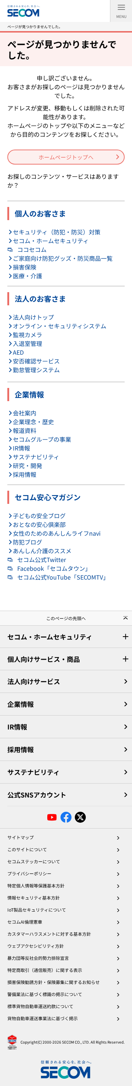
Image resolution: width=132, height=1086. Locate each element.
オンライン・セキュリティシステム (59, 325)
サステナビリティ (36, 456)
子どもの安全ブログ (39, 515)
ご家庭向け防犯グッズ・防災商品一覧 (63, 258)
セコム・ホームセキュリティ (51, 240)
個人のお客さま (40, 213)
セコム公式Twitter (41, 559)
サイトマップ (20, 837)
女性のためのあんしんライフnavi (56, 533)
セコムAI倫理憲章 (24, 922)
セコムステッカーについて (33, 861)
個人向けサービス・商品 (43, 659)
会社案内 (24, 412)
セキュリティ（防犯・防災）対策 (56, 231)
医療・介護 (27, 275)
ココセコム (32, 249)
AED (18, 352)
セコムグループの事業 (42, 439)
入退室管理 (27, 343)
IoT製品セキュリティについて (36, 909)
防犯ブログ (27, 542)
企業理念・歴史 (33, 421)
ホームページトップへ (66, 157)
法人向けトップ (33, 317)
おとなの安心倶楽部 (39, 524)
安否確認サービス (36, 361)
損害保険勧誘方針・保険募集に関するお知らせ (53, 982)
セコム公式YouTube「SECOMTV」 (63, 577)
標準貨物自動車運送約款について (40, 1006)
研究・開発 (27, 465)
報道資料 (24, 430)
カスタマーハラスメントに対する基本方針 (49, 934)
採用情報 (24, 474)
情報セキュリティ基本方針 (33, 897)
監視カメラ (27, 334)
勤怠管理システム (36, 369)
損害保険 (24, 267)
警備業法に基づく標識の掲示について (44, 994)
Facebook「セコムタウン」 (54, 568)
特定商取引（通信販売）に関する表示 (44, 970)
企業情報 (29, 394)
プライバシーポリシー (29, 873)
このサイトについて (27, 849)
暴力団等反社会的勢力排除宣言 (38, 958)
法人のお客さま (40, 298)
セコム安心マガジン (48, 497)
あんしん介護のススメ (42, 550)
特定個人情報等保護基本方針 (36, 885)
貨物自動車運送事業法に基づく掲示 (42, 1018)
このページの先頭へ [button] (66, 618)
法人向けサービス (33, 681)
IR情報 (21, 448)
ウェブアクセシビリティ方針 (35, 946)
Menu (121, 16)
